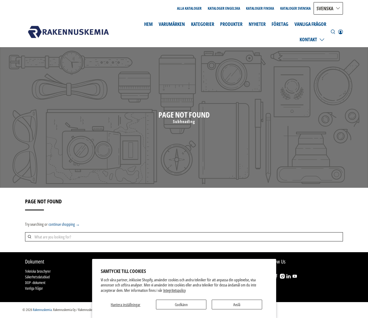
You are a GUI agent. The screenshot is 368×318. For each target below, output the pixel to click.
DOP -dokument (35, 282)
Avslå (236, 304)
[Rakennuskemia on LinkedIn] (288, 277)
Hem (148, 24)
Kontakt (308, 39)
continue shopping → (64, 224)
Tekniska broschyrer (38, 271)
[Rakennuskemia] (68, 32)
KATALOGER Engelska (224, 8)
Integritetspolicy (174, 290)
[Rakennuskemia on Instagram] (282, 277)
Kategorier (202, 24)
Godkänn (181, 304)
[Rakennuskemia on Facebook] (276, 277)
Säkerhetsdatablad (37, 276)
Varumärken (172, 24)
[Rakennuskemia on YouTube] (294, 277)
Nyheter (257, 24)
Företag (280, 24)
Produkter (231, 24)
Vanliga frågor (310, 24)
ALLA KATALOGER (189, 8)
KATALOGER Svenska (295, 8)
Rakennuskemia (42, 309)
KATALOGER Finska (260, 8)
